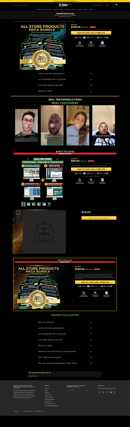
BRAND (91, 9)
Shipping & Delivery (50, 399)
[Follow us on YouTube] (111, 392)
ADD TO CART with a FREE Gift (91, 33)
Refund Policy (48, 401)
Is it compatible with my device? (52, 79)
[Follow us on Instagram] (103, 392)
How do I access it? (46, 322)
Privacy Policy (48, 395)
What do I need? (45, 91)
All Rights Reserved (38, 411)
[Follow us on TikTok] (114, 392)
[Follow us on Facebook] (100, 392)
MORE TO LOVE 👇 (82, 9)
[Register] (86, 390)
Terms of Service (49, 397)
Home (15, 21)
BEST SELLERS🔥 (57, 9)
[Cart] (115, 5)
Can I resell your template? (49, 357)
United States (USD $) (97, 5)
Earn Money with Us (50, 403)
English (107, 5)
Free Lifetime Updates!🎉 (51, 405)
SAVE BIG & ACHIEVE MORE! (44, 9)
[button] (74, 24)
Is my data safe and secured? (50, 85)
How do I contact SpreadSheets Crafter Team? (57, 363)
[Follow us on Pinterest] (107, 392)
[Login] (112, 5)
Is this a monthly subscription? (51, 73)
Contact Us (47, 392)
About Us (47, 388)
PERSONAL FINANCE (69, 9)
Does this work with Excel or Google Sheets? (57, 351)
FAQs (46, 390)
